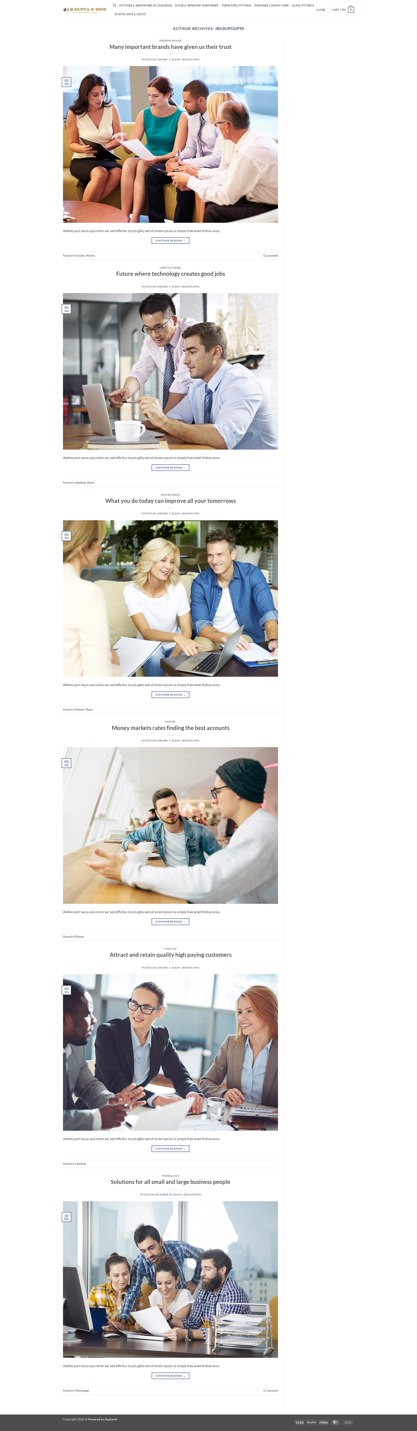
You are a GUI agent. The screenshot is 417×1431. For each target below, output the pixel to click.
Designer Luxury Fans (271, 5)
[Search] (114, 5)
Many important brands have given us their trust (170, 46)
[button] (320, 9)
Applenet (111, 1419)
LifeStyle (166, 267)
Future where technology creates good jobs (170, 273)
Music (177, 267)
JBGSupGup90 (229, 28)
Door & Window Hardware (197, 5)
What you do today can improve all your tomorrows (170, 500)
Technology (170, 1175)
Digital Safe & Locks (130, 14)
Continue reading (170, 240)
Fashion (164, 40)
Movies (176, 40)
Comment (270, 255)
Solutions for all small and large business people (170, 1181)
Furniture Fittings (237, 5)
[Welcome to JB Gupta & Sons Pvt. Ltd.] (84, 9)
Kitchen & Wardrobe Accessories (145, 5)
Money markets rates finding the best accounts (170, 728)
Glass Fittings (303, 5)
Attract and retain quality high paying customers (171, 954)
